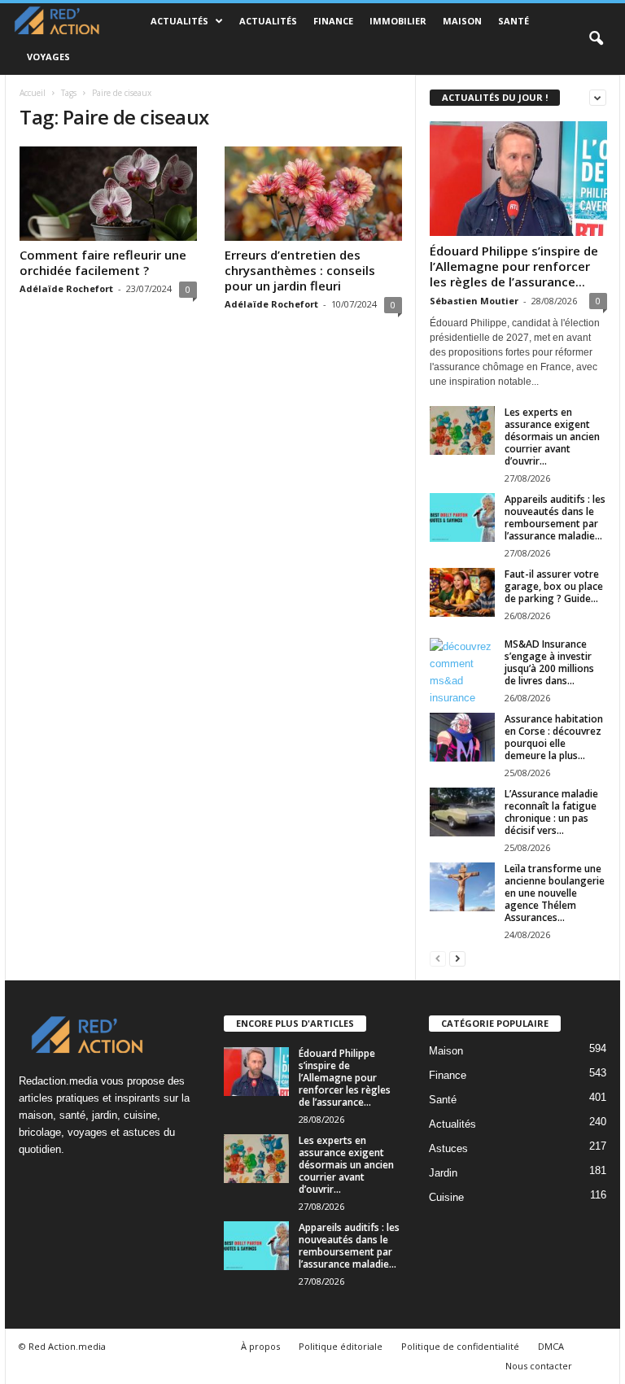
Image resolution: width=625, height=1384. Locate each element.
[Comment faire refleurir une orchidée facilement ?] (108, 193)
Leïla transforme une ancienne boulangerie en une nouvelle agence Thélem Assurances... (555, 893)
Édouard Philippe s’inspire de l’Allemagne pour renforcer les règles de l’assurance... (514, 266)
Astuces (448, 1148)
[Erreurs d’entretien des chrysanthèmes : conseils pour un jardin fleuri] (313, 193)
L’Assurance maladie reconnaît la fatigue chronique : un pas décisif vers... (551, 812)
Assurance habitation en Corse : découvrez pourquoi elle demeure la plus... (554, 737)
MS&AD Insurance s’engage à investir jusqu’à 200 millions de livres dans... (549, 662)
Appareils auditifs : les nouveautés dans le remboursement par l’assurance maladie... (555, 517)
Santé (513, 21)
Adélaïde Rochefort (66, 288)
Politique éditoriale (340, 1346)
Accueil (33, 92)
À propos (260, 1346)
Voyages (48, 56)
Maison (462, 21)
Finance (333, 21)
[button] (596, 39)
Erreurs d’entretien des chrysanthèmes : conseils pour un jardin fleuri (300, 270)
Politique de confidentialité (460, 1346)
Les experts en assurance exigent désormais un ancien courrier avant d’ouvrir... (552, 436)
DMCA (551, 1346)
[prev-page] (438, 958)
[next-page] (457, 958)
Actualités (179, 21)
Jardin (443, 1173)
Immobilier (397, 21)
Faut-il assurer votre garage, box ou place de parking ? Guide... (554, 586)
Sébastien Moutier (474, 301)
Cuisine (446, 1197)
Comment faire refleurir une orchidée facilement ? (103, 262)
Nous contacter (538, 1366)
